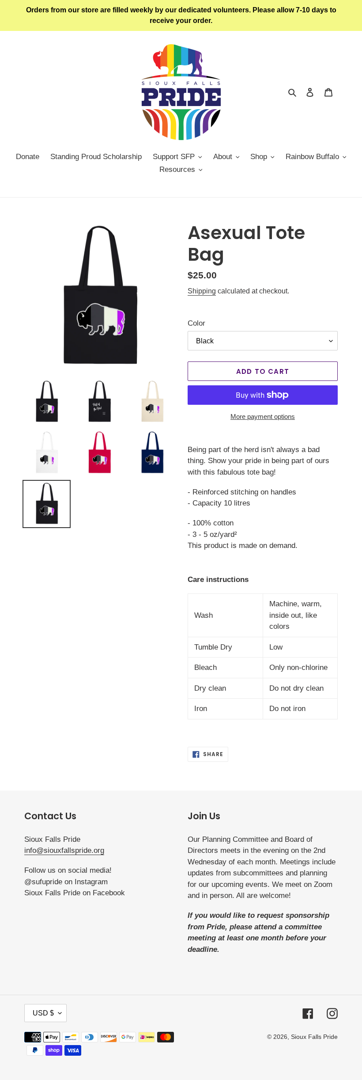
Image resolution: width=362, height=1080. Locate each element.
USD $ (43, 1013)
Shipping (202, 291)
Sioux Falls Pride (314, 1036)
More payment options (262, 416)
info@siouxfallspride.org (64, 850)
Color (196, 323)
